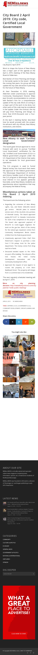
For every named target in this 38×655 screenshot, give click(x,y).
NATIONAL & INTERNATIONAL (11, 556)
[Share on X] (12, 322)
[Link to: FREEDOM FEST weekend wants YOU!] (11, 358)
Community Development (11, 308)
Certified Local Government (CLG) (19, 306)
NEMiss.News (18, 301)
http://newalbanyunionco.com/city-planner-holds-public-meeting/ (19, 286)
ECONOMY (6, 546)
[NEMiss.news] (16, 4)
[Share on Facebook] (6, 322)
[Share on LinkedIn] (19, 322)
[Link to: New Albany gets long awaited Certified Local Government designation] (11, 390)
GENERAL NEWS (7, 549)
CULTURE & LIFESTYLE (9, 543)
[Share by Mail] (32, 322)
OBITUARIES (6, 559)
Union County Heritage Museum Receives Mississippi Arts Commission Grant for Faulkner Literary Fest (20, 520)
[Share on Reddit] (25, 322)
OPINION (5, 562)
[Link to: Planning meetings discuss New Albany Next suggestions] (27, 374)
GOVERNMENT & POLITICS (10, 552)
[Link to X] (27, 652)
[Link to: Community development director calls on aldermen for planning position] (11, 374)
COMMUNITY (6, 539)
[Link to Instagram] (33, 652)
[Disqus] (19, 429)
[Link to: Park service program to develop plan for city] (27, 390)
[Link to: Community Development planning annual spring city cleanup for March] (27, 358)
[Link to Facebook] (30, 652)
